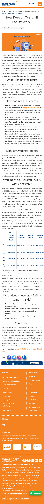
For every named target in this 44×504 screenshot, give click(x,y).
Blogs (10, 11)
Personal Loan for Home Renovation (8, 405)
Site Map (32, 403)
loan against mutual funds (30, 108)
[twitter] (40, 460)
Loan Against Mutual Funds (11, 381)
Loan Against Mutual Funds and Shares (26, 11)
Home (3, 11)
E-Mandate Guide (34, 407)
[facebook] (28, 460)
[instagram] (24, 460)
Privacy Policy (6, 499)
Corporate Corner (34, 380)
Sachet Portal (25, 499)
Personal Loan (6, 392)
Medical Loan (7, 410)
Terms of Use (15, 499)
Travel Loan (6, 396)
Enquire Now (33, 396)
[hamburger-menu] (40, 4)
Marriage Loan (7, 400)
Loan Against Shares (9, 385)
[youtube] (36, 460)
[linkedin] (32, 460)
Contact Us (32, 400)
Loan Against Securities (9, 377)
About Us (32, 377)
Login (31, 3)
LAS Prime (5, 388)
